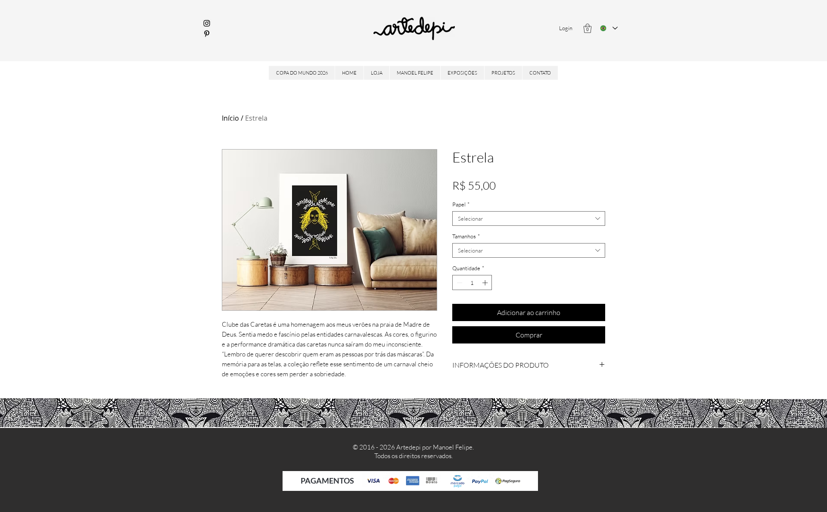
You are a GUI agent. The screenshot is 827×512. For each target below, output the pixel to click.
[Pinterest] (206, 33)
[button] (587, 28)
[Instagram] (206, 23)
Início (230, 118)
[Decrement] (459, 282)
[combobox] (528, 218)
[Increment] (486, 282)
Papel (460, 204)
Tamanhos (466, 236)
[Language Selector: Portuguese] (609, 28)
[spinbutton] (472, 282)
